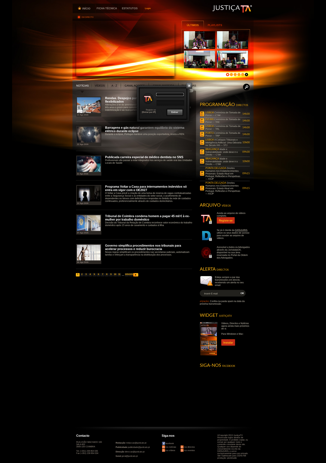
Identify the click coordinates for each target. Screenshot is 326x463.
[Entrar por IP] (149, 112)
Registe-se (151, 110)
